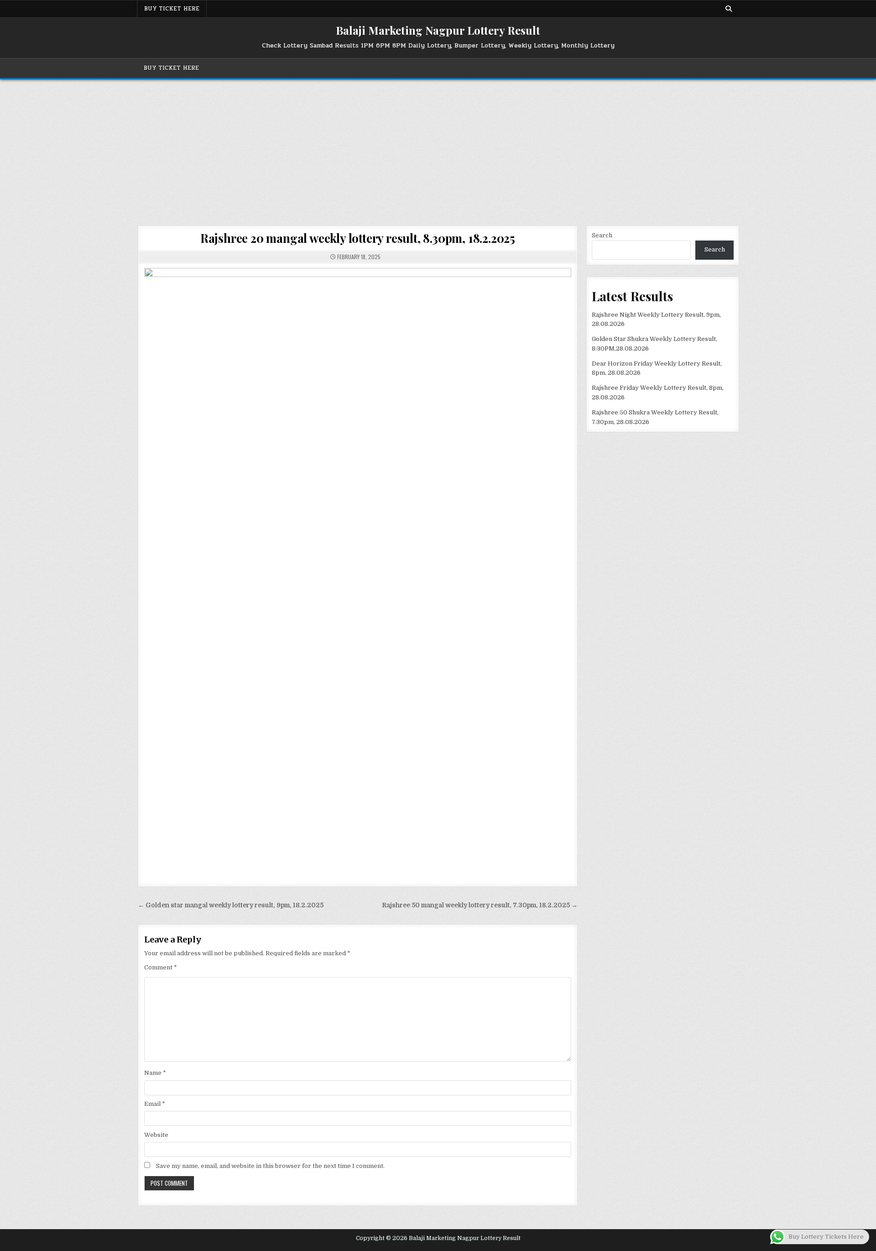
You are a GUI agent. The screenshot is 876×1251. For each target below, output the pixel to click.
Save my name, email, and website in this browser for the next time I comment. (270, 1165)
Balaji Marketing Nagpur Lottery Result (438, 30)
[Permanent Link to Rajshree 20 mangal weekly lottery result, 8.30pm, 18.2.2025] (357, 569)
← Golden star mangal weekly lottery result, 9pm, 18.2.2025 (230, 905)
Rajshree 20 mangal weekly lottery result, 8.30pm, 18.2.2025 (357, 238)
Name (155, 1072)
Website (156, 1134)
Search (602, 235)
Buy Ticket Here (171, 8)
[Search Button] (728, 8)
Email (154, 1103)
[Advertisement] (438, 148)
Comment (160, 967)
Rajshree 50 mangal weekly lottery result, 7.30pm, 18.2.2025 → (480, 905)
